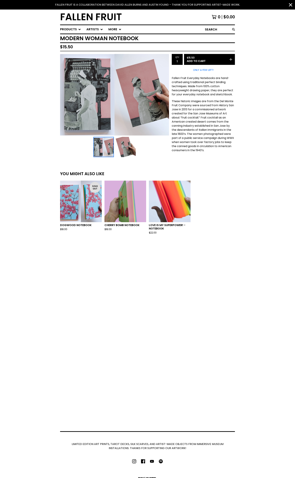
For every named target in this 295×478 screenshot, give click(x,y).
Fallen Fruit (91, 17)
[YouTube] (152, 461)
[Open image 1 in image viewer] (114, 95)
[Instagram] (134, 461)
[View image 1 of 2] (103, 147)
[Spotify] (160, 461)
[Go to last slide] (65, 95)
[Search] (233, 29)
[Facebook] (143, 461)
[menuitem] (70, 29)
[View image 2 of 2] (125, 147)
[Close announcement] (290, 5)
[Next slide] (164, 95)
